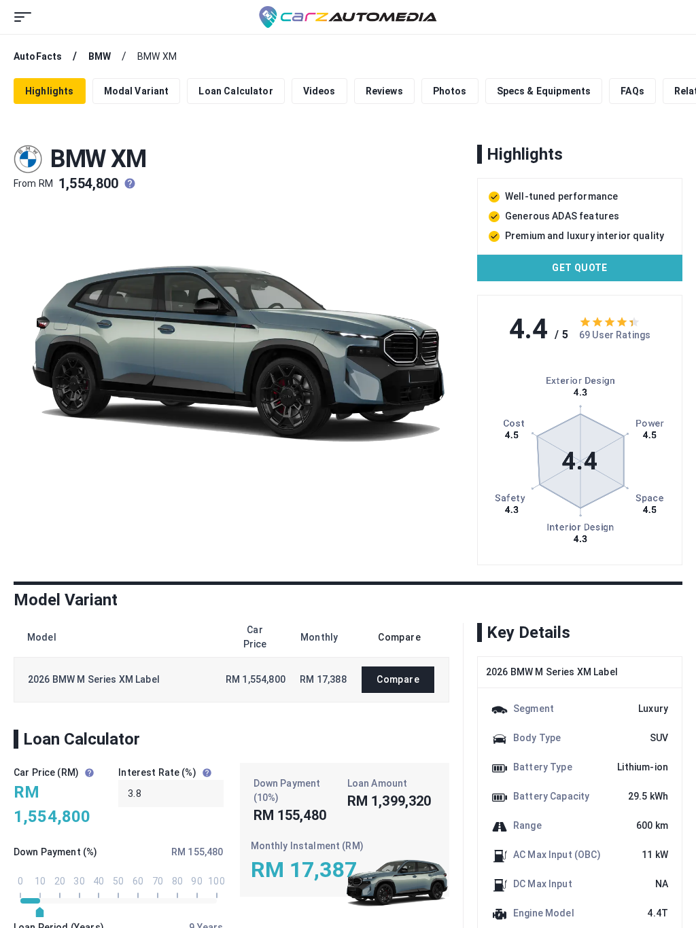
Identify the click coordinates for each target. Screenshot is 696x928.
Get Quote (580, 267)
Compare (398, 679)
